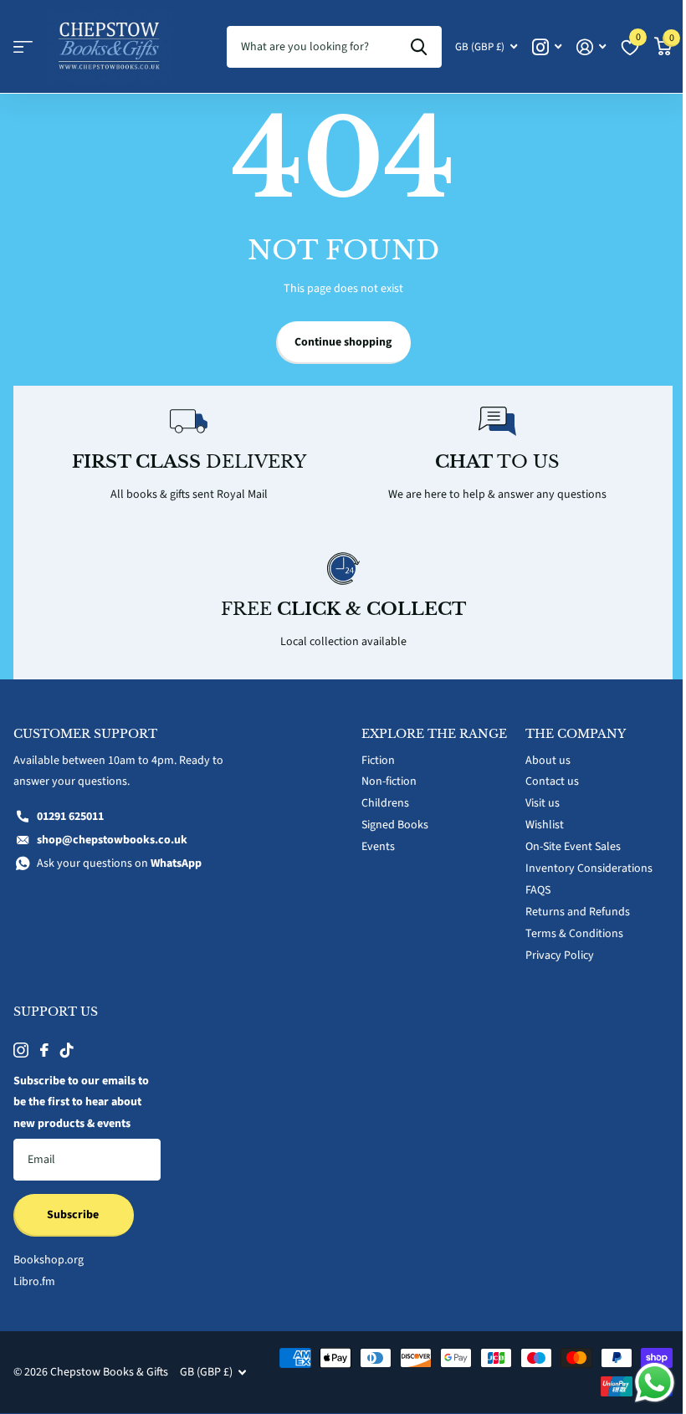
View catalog (23, 47)
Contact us (552, 781)
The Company (575, 733)
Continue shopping (343, 342)
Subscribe (74, 1215)
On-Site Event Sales (573, 846)
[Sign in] (591, 47)
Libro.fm (34, 1281)
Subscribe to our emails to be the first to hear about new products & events (81, 1103)
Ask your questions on (119, 863)
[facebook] (44, 1050)
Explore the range (434, 733)
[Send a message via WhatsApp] (655, 1383)
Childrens (385, 803)
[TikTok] (67, 1050)
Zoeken (419, 47)
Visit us (542, 803)
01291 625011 (70, 816)
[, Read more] (546, 47)
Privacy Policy (559, 955)
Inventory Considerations (589, 868)
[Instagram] (20, 1050)
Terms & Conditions (574, 933)
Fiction (378, 760)
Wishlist (544, 825)
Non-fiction (389, 781)
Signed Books (394, 825)
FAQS (537, 890)
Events (378, 846)
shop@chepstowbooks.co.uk (112, 840)
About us (548, 760)
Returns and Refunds (577, 912)
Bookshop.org (48, 1260)
